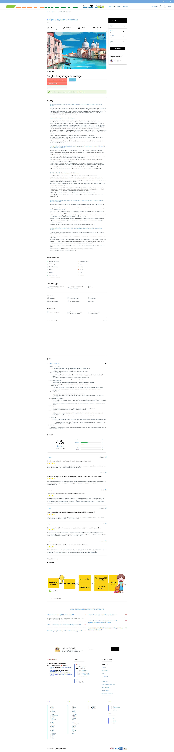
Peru (113, 722)
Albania (53, 730)
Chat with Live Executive (83, 676)
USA (113, 718)
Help (118, 6)
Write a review (50, 562)
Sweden (53, 707)
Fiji (113, 706)
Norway (53, 708)
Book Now (118, 48)
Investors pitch (105, 670)
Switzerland (54, 712)
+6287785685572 (86, 674)
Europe (53, 11)
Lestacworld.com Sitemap (107, 693)
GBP (163, 1)
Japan (73, 706)
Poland (53, 714)
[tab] (57, 80)
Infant (111, 41)
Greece (53, 729)
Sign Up (155, 6)
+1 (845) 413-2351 (84, 670)
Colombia (114, 721)
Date (111, 25)
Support (169, 1)
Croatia (53, 722)
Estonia (53, 727)
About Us (111, 6)
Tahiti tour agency (105, 690)
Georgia (53, 735)
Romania (53, 725)
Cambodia (74, 707)
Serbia (53, 726)
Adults (111, 30)
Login (152, 6)
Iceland (53, 710)
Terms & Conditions (106, 687)
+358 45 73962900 (81, 92)
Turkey (53, 737)
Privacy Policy (105, 681)
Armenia (53, 738)
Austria (53, 723)
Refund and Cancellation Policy (108, 684)
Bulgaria (53, 731)
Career (103, 678)
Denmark (53, 711)
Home (48, 11)
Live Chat (125, 6)
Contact (106, 676)
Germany (53, 716)
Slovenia (53, 734)
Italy (52, 721)
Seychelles (94, 706)
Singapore (74, 727)
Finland (53, 706)
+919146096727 (84, 671)
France (53, 718)
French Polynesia (116, 707)
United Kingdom (55, 715)
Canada (114, 720)
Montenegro (54, 733)
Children (112, 35)
